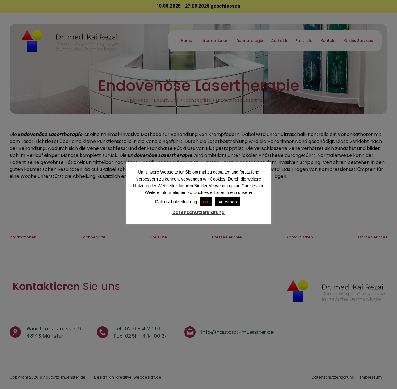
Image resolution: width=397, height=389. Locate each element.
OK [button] (206, 202)
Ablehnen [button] (228, 202)
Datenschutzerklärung (198, 212)
